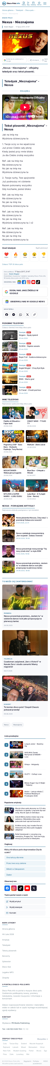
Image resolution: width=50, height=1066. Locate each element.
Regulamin (27, 1061)
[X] (34, 888)
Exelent (24, 1044)
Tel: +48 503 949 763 (15, 1029)
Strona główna (7, 10)
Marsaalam (33, 1047)
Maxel (23, 1047)
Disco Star (6, 967)
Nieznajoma (17, 725)
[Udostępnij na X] (27, 314)
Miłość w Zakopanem (15, 869)
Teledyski (19, 10)
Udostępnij (35, 60)
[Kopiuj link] (34, 314)
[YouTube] (33, 282)
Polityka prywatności (37, 1062)
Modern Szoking (19, 1051)
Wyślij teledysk (15, 907)
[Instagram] (29, 282)
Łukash (15, 1047)
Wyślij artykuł (15, 901)
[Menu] (45, 3)
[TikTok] (38, 282)
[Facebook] (24, 282)
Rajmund (6, 1047)
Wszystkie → (42, 1039)
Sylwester (6, 961)
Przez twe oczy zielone (16, 863)
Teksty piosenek (9, 950)
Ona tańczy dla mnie (14, 857)
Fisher (31, 1051)
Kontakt (12, 913)
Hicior (42, 1047)
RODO (45, 1061)
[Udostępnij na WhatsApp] (20, 314)
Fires (5, 1054)
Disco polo (29, 10)
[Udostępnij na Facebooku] (6, 314)
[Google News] (19, 282)
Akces (38, 1051)
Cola (5, 1044)
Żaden (9, 875)
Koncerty (6, 956)
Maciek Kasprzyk (36, 1044)
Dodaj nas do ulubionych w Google (14, 60)
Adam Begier (8, 27)
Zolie (11, 1054)
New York (7, 1051)
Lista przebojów (11, 736)
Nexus (6, 725)
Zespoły (5, 978)
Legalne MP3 (7, 972)
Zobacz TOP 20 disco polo (12, 264)
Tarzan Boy (13, 1044)
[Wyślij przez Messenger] (13, 314)
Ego (45, 1051)
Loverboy (20, 1054)
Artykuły (5, 940)
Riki (27, 1054)
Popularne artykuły (12, 802)
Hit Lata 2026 (8, 934)
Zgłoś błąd (46, 60)
